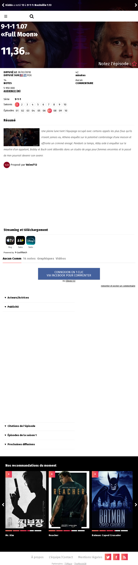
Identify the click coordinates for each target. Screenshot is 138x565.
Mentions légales (90, 557)
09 (60, 110)
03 (28, 110)
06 (44, 110)
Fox (29, 75)
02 (22, 110)
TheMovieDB (80, 563)
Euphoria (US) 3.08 (40, 5)
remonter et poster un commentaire (118, 286)
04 (33, 110)
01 (17, 110)
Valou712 (31, 164)
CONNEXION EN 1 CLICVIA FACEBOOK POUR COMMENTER (69, 273)
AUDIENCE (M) (12, 91)
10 (65, 104)
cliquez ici (70, 281)
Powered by (9, 252)
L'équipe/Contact (61, 557)
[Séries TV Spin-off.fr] (20, 16)
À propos (37, 557)
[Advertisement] (34, 197)
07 (49, 110)
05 (39, 110)
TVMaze (68, 563)
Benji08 (10, 5)
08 (55, 110)
